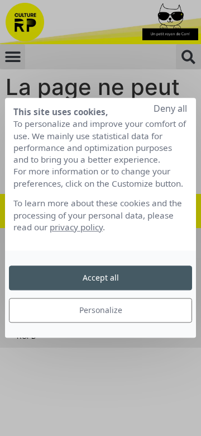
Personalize (100, 310)
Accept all (101, 277)
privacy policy (76, 227)
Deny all (170, 108)
